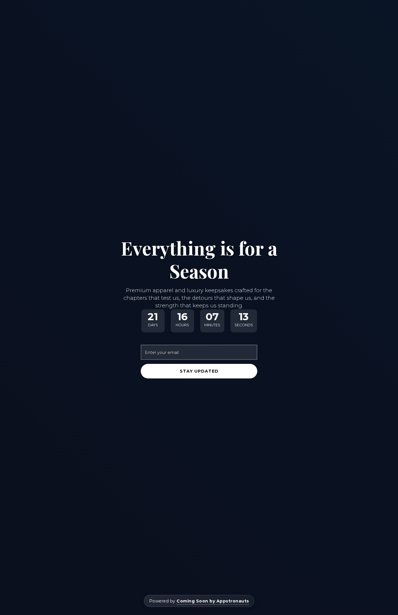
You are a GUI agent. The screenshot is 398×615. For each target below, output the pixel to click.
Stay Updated (199, 371)
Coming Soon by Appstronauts (213, 601)
